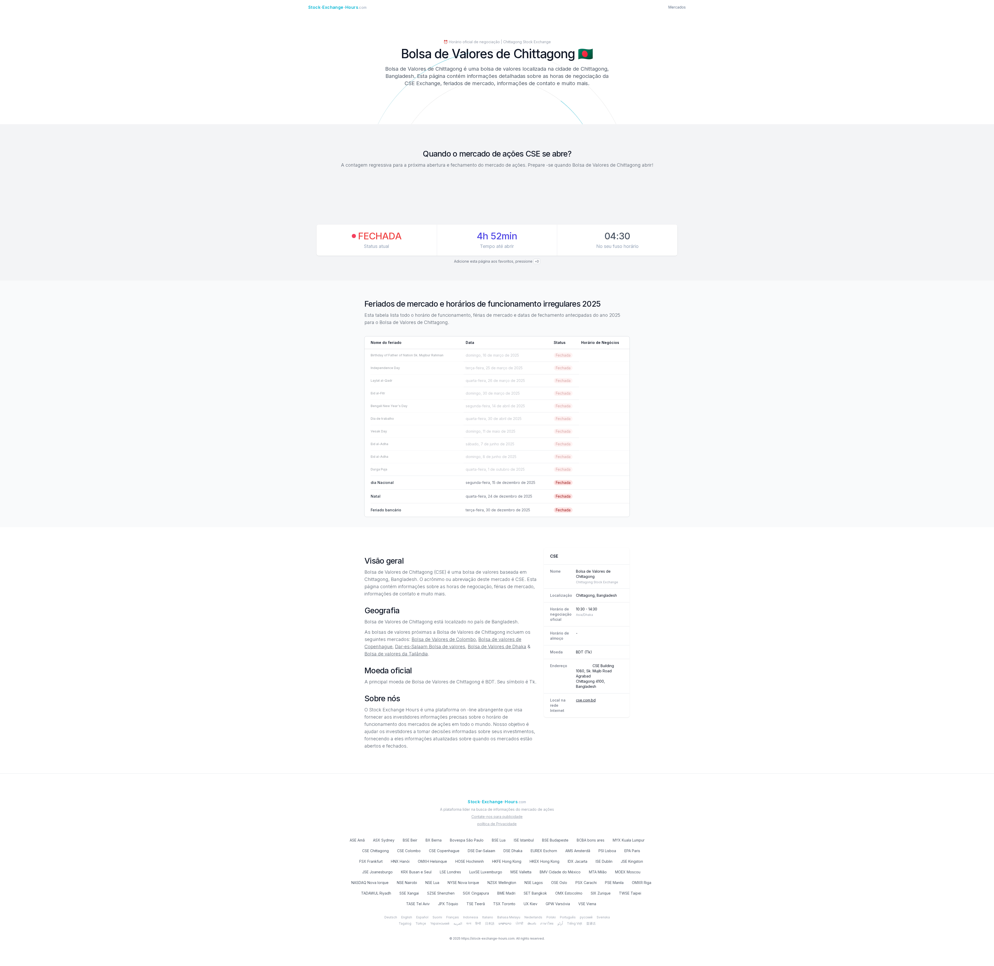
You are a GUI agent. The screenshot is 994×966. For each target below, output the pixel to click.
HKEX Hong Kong (544, 861)
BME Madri (506, 893)
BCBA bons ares (590, 840)
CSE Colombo (409, 851)
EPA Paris (632, 851)
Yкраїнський (439, 923)
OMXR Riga (641, 882)
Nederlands (533, 917)
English (406, 917)
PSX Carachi (586, 882)
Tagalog (405, 923)
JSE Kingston (632, 861)
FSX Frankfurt (371, 861)
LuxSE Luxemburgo (485, 872)
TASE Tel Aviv (418, 904)
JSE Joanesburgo (377, 872)
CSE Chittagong (375, 851)
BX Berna (434, 840)
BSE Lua (499, 840)
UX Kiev (530, 904)
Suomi (437, 917)
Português (568, 917)
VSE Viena (587, 904)
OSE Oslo (559, 882)
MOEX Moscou (627, 872)
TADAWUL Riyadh (376, 893)
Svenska (603, 917)
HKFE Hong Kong (506, 861)
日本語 (489, 923)
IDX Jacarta (577, 861)
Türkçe (420, 923)
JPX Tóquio (448, 904)
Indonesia (470, 917)
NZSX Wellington (501, 882)
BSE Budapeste (555, 840)
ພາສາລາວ (505, 923)
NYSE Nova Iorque (463, 882)
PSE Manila (614, 882)
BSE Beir (410, 840)
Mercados (677, 7)
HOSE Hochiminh (469, 861)
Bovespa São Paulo (467, 840)
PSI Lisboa (607, 851)
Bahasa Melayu (508, 917)
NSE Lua (432, 882)
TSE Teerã (475, 904)
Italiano (487, 917)
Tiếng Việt (574, 923)
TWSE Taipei (630, 893)
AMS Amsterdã (577, 851)
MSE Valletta (520, 872)
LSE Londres (450, 872)
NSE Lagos (533, 882)
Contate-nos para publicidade (497, 816)
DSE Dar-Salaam (481, 851)
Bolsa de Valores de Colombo (444, 639)
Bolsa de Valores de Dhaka (497, 646)
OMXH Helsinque (432, 861)
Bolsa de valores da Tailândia (396, 654)
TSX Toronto (504, 904)
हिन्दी (478, 923)
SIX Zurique (601, 893)
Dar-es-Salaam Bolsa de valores (430, 646)
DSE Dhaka (512, 851)
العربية (458, 923)
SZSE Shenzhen (441, 893)
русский (586, 917)
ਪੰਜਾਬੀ (519, 923)
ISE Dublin (604, 861)
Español (422, 917)
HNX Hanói (400, 861)
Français (452, 917)
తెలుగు (532, 923)
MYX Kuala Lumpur (629, 840)
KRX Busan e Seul (416, 872)
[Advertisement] (497, 197)
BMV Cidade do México (560, 872)
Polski (551, 917)
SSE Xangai (409, 893)
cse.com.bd (586, 700)
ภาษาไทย (546, 923)
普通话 (591, 923)
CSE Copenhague (444, 851)
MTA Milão (598, 872)
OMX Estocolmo (568, 893)
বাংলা (468, 923)
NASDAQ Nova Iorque (370, 882)
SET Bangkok (535, 893)
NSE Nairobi (407, 882)
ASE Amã (357, 840)
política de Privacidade (497, 824)
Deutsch (390, 917)
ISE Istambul (524, 840)
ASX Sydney (383, 840)
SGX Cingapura (476, 893)
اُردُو (560, 923)
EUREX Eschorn (544, 851)
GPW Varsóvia (558, 904)
